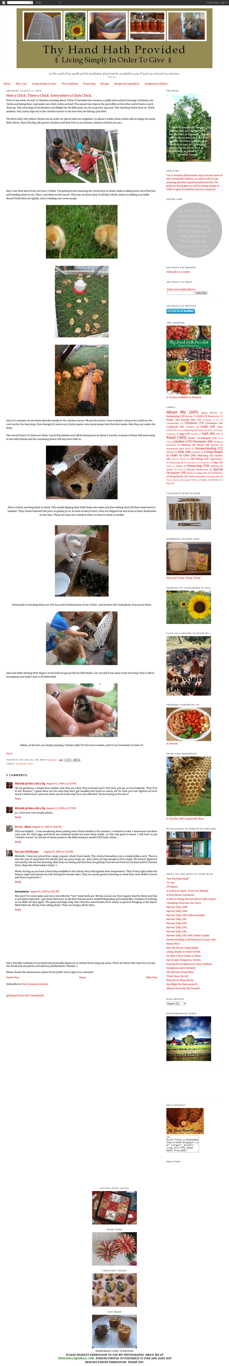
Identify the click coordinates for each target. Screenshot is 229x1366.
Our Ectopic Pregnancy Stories (183, 959)
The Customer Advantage (177, 480)
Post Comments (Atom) (34, 984)
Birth (200, 416)
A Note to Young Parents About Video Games (191, 899)
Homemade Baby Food (178, 448)
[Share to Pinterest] (79, 760)
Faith (205, 433)
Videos (194, 480)
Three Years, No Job (177, 976)
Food (171, 437)
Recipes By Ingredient (126, 83)
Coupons (190, 426)
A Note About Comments (180, 894)
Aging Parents (209, 412)
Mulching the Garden (210, 455)
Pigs (215, 462)
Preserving (89, 83)
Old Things (197, 458)
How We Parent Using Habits (182, 947)
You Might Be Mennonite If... (182, 984)
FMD (218, 434)
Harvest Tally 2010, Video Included (185, 915)
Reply (18, 798)
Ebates (210, 430)
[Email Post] (60, 760)
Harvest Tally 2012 (176, 923)
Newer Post (12, 977)
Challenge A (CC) (211, 420)
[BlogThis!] (68, 760)
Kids (30, 764)
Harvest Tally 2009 (176, 911)
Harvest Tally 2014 (176, 931)
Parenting (175, 462)
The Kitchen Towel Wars (180, 972)
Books (169, 419)
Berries (189, 416)
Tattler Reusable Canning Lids (203, 476)
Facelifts (194, 434)
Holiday (215, 445)
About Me (176, 412)
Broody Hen (188, 419)
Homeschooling (205, 448)
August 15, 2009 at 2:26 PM (61, 783)
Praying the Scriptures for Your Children (189, 964)
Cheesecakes (172, 423)
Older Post (151, 977)
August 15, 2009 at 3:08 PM (47, 826)
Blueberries (213, 416)
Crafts (204, 426)
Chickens (21, 764)
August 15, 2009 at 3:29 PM (58, 851)
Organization (216, 459)
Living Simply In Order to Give (183, 951)
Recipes (105, 83)
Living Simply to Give (44, 83)
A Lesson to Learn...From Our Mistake (187, 890)
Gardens (179, 441)
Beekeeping (173, 416)
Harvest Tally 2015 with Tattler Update (187, 935)
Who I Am (21, 83)
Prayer (179, 466)
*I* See (170, 882)
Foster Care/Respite (199, 438)
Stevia (189, 473)
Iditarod (170, 452)
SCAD (180, 469)
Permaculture (190, 463)
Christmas (211, 423)
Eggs (182, 433)
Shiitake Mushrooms (198, 469)
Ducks (200, 430)
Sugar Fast (202, 473)
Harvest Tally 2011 (176, 919)
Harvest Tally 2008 (176, 907)
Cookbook (172, 426)
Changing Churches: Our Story (183, 902)
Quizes (169, 469)
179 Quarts (172, 886)
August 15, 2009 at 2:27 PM (61, 808)
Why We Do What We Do (180, 980)
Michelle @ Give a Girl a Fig (30, 783)
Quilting (215, 466)
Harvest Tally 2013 (176, 927)
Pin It (9, 753)
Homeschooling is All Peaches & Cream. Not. (191, 939)
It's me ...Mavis (23, 826)
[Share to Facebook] (75, 760)
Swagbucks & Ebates (156, 83)
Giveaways (200, 441)
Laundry (196, 452)
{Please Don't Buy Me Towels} (183, 988)
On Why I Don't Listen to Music (183, 955)
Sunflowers (217, 473)
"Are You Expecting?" (178, 878)
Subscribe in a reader (178, 271)
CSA (179, 430)
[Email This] (65, 760)
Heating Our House (192, 445)
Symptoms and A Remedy (181, 968)
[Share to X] (72, 760)
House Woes (173, 943)
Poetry (169, 466)
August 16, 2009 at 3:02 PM (44, 891)
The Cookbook (69, 83)
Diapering (189, 430)
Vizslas (203, 480)
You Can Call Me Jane (26, 851)
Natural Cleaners (179, 459)
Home (7, 83)
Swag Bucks (176, 476)
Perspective (205, 463)
